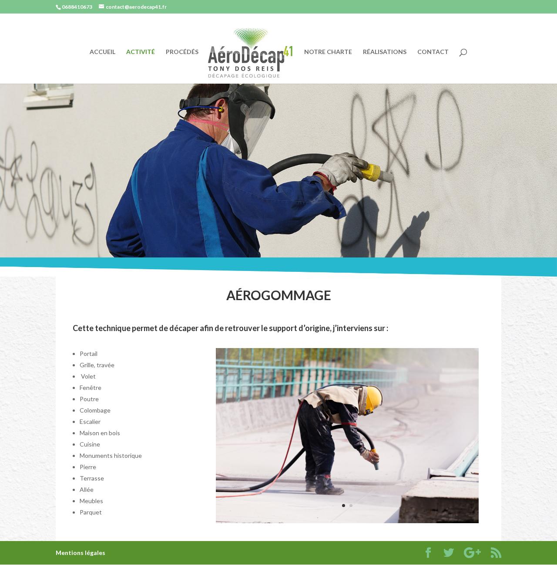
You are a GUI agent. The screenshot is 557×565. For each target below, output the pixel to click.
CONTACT (433, 52)
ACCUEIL (102, 52)
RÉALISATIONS (384, 52)
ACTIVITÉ (140, 52)
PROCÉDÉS (182, 52)
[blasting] (347, 520)
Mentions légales (80, 552)
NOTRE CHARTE (328, 52)
